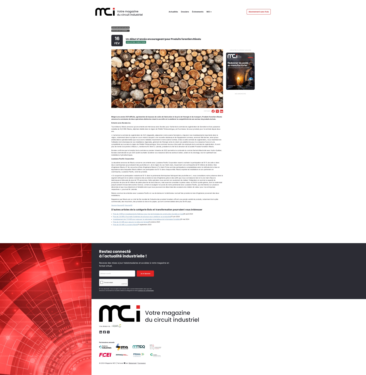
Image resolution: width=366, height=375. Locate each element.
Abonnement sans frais (259, 12)
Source (114, 205)
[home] (119, 12)
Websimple (132, 363)
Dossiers (185, 12)
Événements (197, 12)
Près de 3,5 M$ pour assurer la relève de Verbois (131, 222)
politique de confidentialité (146, 290)
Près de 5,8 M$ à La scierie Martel (125, 225)
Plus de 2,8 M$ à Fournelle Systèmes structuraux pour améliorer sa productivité (142, 217)
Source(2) (120, 205)
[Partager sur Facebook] (213, 111)
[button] (209, 12)
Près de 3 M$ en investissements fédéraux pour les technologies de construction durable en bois (148, 214)
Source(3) (128, 205)
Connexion (142, 363)
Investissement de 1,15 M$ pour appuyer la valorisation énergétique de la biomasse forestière (146, 219)
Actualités (173, 12)
